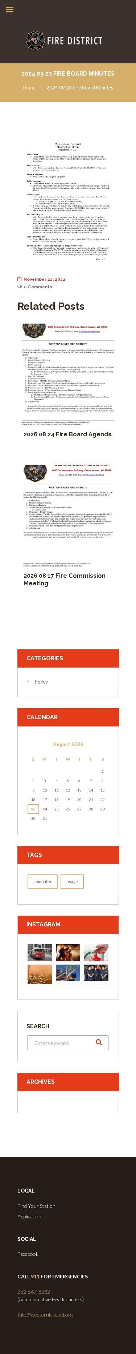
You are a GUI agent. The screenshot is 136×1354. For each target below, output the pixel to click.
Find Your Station (36, 1206)
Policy (41, 681)
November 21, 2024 (45, 279)
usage (72, 881)
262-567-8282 (33, 1292)
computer (42, 881)
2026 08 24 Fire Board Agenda (68, 434)
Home (29, 88)
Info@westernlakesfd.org (45, 1314)
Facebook (27, 1254)
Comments (38, 286)
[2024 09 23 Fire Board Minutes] (68, 200)
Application (29, 1216)
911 (35, 1276)
